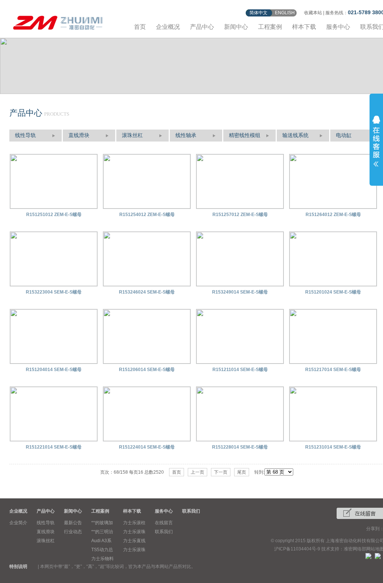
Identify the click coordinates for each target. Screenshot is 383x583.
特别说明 (18, 566)
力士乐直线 (134, 540)
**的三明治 (102, 531)
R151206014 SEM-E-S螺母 (147, 369)
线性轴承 (185, 135)
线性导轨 (25, 135)
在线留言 (164, 522)
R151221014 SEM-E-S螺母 (54, 447)
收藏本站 (313, 12)
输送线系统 (295, 135)
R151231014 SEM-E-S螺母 (333, 447)
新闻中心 (236, 27)
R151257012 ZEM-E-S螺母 (240, 214)
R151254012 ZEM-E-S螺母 (147, 214)
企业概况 (168, 27)
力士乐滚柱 (134, 522)
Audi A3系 (101, 540)
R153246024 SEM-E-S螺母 (147, 292)
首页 (140, 27)
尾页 (241, 472)
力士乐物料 (102, 558)
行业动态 (73, 531)
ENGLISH (285, 12)
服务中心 (338, 27)
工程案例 (270, 27)
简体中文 (258, 12)
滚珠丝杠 (132, 135)
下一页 (220, 472)
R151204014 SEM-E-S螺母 (54, 369)
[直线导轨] (58, 21)
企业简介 (18, 522)
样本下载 (304, 27)
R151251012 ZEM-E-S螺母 (54, 214)
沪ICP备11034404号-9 (297, 549)
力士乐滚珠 (134, 531)
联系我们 (164, 531)
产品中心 (202, 27)
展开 (376, 141)
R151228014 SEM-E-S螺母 (240, 447)
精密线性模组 (244, 135)
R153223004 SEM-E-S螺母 (54, 292)
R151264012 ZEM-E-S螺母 (333, 214)
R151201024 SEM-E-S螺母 (333, 292)
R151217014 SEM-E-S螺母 (333, 369)
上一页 (197, 472)
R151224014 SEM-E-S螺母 (147, 447)
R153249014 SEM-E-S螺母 (240, 292)
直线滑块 (78, 135)
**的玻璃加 (102, 522)
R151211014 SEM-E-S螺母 (240, 369)
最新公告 (73, 522)
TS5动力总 (102, 549)
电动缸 (344, 135)
